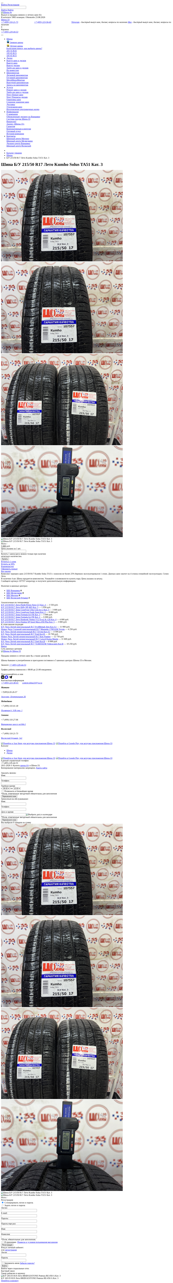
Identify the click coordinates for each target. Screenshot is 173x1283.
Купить (5, 559)
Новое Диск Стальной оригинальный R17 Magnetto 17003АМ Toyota (33, 629)
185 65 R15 (11, 56)
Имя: (3, 775)
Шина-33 (5, 20)
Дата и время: (7, 812)
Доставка (10, 104)
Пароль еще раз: (8, 1223)
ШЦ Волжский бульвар (17, 598)
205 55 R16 (11, 51)
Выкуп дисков (13, 65)
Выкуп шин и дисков (16, 60)
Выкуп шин (11, 63)
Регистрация (7, 1245)
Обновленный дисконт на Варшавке (23, 116)
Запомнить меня (11, 1263)
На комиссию (12, 70)
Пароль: (4, 1218)
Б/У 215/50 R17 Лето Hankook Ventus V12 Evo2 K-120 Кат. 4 (28, 619)
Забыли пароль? (27, 1263)
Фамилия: (5, 1234)
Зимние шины (16, 42)
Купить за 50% (8, 564)
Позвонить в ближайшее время (18, 791)
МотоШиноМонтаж (15, 80)
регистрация (11, 1250)
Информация (12, 112)
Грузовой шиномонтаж (17, 77)
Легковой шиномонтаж (17, 75)
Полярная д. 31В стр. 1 (11, 710)
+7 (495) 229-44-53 (9, 32)
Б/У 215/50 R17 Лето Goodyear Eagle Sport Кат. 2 (23, 612)
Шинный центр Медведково (19, 141)
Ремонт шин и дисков (16, 90)
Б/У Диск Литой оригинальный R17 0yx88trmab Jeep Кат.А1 (29, 627)
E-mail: (4, 1213)
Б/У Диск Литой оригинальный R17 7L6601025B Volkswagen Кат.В (32, 644)
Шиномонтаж (12, 73)
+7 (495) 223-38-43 (10, 683)
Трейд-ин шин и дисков (17, 68)
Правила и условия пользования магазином (37, 1242)
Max (130, 22)
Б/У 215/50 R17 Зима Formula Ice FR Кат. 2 (20, 617)
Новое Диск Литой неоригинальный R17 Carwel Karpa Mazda (29, 639)
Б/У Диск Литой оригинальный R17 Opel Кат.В (23, 641)
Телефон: (5, 780)
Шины (9, 39)
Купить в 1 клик (8, 561)
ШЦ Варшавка (13, 590)
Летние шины (16, 46)
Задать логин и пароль (14, 1205)
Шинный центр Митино (17, 138)
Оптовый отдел (13, 131)
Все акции (6, 571)
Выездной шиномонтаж (17, 82)
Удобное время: (8, 786)
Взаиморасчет (7, 566)
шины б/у (24, 765)
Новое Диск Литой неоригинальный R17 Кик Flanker (26, 636)
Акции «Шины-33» (15, 124)
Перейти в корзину (10, 1280)
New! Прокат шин (14, 95)
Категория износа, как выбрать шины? (24, 48)
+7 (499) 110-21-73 (9, 22)
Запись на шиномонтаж (17, 85)
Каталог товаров (14, 153)
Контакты (11, 136)
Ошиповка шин (13, 99)
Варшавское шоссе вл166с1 (13, 724)
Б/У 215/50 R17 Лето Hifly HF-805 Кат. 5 (19, 607)
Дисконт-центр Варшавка (18, 143)
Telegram (75, 22)
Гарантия (10, 126)
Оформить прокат (9, 569)
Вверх (4, 646)
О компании (12, 114)
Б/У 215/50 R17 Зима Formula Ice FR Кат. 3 (20, 614)
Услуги (9, 87)
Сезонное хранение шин (17, 102)
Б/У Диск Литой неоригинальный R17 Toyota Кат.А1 (25, 632)
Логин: (4, 1208)
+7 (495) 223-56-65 (42, 22)
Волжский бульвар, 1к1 (11, 738)
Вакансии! (11, 121)
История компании (15, 134)
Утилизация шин (14, 107)
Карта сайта (41, 768)
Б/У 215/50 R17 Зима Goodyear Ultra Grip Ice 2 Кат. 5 (25, 610)
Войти (4, 1266)
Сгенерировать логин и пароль (18, 1202)
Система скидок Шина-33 (18, 119)
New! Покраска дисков (17, 97)
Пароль (4, 1257)
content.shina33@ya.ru (32, 683)
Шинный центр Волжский (18, 146)
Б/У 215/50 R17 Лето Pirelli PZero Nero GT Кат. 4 (23, 605)
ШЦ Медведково (14, 593)
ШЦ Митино (12, 595)
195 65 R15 (11, 53)
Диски (9, 58)
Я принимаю (10, 1242)
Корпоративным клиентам (18, 129)
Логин (4, 1252)
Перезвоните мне (9, 796)
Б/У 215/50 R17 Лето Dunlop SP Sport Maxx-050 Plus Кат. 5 (28, 622)
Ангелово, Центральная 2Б (13, 697)
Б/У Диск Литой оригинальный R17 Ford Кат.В (23, 634)
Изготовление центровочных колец (22, 109)
